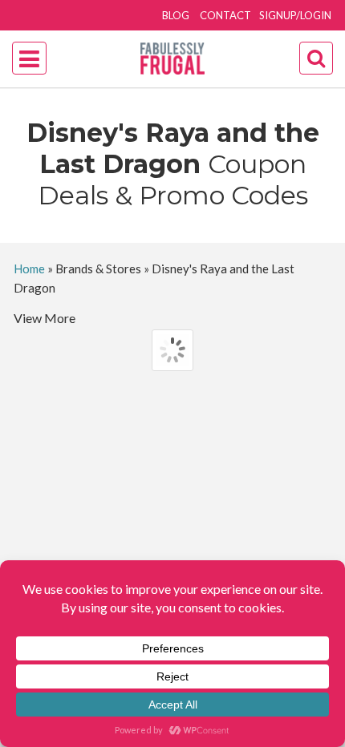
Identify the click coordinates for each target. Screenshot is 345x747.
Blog (175, 15)
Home (29, 268)
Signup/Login (295, 15)
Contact (225, 15)
